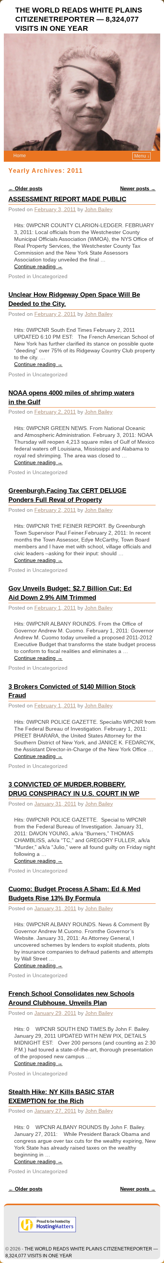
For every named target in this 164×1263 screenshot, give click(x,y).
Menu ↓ (142, 156)
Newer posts (138, 188)
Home (19, 155)
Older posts (25, 188)
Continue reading (38, 266)
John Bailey (99, 209)
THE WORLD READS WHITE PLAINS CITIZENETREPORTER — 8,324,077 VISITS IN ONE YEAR (78, 19)
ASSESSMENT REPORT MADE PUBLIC (67, 199)
